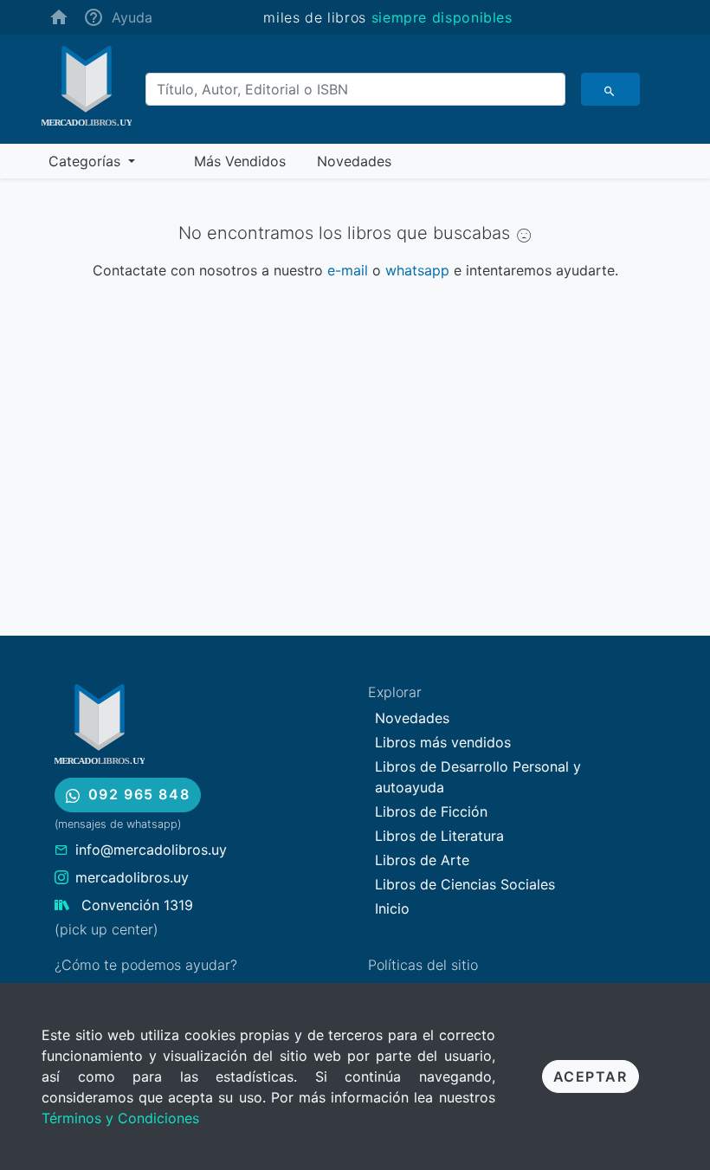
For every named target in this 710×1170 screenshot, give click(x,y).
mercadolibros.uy (132, 877)
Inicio (392, 908)
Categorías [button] (86, 161)
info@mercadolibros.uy (151, 849)
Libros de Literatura (439, 835)
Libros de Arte (422, 860)
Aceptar (590, 1076)
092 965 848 (139, 794)
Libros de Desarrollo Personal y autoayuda (478, 777)
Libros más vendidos (443, 742)
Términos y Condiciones (120, 1118)
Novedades (412, 718)
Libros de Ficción (431, 811)
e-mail (347, 270)
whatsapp (417, 270)
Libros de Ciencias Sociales (465, 884)
